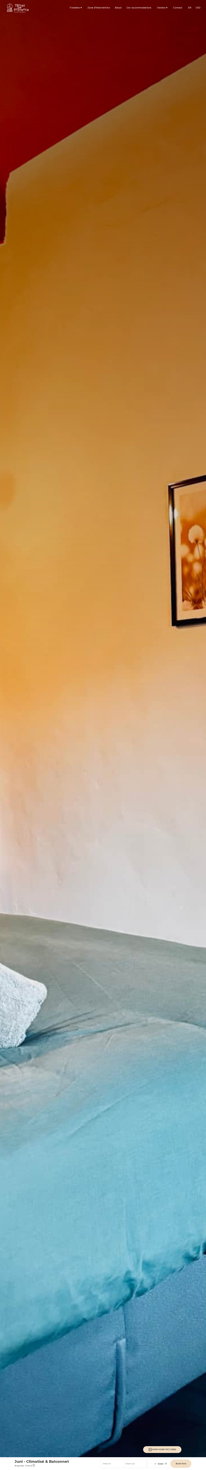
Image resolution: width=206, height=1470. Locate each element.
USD (198, 7)
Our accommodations (139, 7)
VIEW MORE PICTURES (164, 1449)
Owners (162, 7)
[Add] (166, 1463)
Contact (177, 7)
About (118, 7)
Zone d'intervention (98, 7)
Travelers (76, 7)
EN (189, 7)
